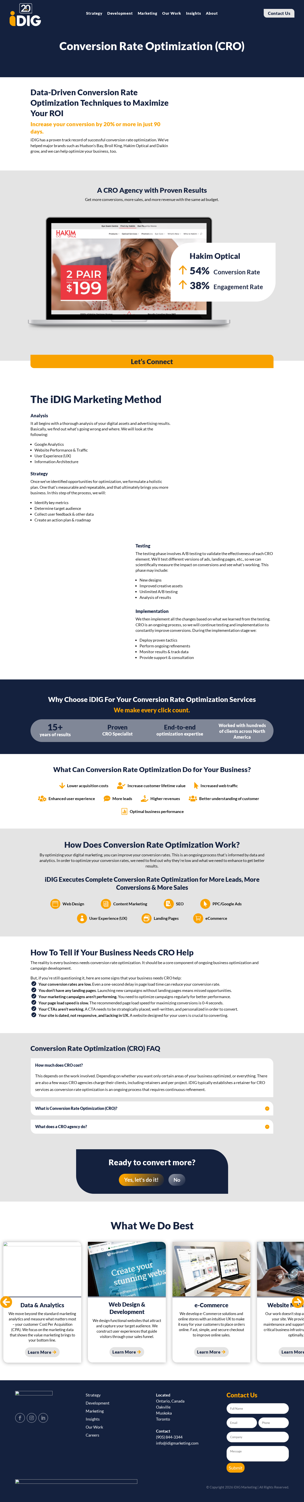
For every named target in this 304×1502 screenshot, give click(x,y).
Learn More (39, 1352)
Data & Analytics (42, 1305)
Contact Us (279, 13)
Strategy (94, 14)
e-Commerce (211, 1305)
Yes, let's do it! (141, 1179)
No (177, 1180)
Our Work (171, 14)
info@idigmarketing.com (177, 1443)
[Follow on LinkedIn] (43, 1418)
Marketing (147, 14)
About (212, 14)
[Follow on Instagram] (31, 1418)
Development (120, 14)
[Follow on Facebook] (20, 1418)
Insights (193, 14)
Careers (92, 1435)
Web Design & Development (127, 1308)
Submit (235, 1467)
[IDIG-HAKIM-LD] (152, 334)
